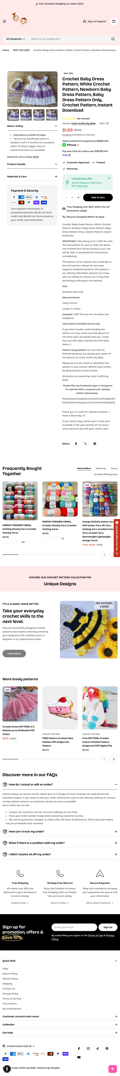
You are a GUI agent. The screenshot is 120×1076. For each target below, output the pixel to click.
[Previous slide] (104, 554)
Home (5, 50)
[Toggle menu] (4, 21)
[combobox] (60, 39)
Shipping (66, 134)
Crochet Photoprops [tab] (106, 474)
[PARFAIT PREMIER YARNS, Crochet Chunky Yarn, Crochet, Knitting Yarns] (60, 499)
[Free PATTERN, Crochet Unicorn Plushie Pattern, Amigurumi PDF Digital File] (100, 707)
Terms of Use (95, 935)
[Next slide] (114, 759)
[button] (117, 538)
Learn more (82, 186)
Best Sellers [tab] (84, 468)
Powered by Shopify (48, 1067)
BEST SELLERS (21, 50)
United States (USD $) (19, 1046)
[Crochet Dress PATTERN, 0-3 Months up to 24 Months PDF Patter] (20, 703)
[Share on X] (85, 443)
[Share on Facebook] (76, 443)
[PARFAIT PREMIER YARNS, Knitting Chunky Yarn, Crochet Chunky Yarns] (20, 501)
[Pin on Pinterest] (95, 443)
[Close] (109, 178)
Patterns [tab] (101, 468)
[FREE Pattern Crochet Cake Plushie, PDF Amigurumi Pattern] (60, 707)
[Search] (113, 39)
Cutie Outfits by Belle (83, 123)
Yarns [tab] (114, 468)
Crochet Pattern (51, 734)
